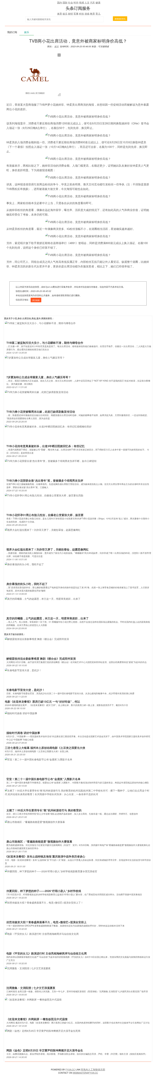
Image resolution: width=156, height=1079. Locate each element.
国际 (65, 2)
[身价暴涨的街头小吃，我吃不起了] (24, 564)
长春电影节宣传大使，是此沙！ (25, 690)
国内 (59, 2)
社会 (70, 2)
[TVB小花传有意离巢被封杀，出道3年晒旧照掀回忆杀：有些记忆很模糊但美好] (48, 426)
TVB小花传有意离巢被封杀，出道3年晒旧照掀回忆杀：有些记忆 (45, 446)
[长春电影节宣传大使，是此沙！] (23, 670)
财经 (70, 13)
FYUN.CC (70, 1069)
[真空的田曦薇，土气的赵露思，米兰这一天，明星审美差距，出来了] (42, 598)
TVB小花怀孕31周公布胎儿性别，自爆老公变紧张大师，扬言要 (44, 515)
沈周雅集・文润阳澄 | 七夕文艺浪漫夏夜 (30, 988)
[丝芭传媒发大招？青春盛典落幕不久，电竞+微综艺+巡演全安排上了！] (44, 902)
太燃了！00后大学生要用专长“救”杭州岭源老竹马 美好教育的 (44, 810)
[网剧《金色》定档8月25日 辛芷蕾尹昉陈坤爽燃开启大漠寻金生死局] (42, 1030)
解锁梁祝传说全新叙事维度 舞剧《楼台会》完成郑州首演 (41, 659)
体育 (59, 13)
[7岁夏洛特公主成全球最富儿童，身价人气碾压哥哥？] (35, 357)
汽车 (92, 2)
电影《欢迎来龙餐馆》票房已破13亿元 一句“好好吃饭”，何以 (42, 702)
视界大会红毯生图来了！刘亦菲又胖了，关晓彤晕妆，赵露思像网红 (47, 549)
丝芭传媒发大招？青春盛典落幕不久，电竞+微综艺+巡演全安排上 (46, 922)
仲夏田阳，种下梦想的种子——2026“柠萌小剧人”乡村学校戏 (43, 891)
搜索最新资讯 (120, 18)
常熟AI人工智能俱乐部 (93, 1069)
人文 (87, 2)
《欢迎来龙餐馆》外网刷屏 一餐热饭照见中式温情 (36, 1019)
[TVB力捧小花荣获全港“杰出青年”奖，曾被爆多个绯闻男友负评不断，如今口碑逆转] (51, 461)
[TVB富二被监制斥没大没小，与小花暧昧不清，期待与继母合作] (40, 323)
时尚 (76, 2)
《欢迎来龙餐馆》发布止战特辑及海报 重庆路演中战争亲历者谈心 (45, 856)
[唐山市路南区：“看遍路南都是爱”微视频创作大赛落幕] (35, 822)
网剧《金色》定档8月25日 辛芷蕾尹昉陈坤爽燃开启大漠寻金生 (44, 1050)
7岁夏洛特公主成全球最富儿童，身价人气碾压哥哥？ (38, 377)
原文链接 (36, 300)
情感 (81, 2)
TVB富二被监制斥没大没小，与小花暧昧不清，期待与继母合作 (44, 343)
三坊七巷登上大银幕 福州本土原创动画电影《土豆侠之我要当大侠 (45, 748)
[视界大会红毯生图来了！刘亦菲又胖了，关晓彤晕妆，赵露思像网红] (42, 529)
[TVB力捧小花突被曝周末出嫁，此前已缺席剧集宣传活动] (36, 392)
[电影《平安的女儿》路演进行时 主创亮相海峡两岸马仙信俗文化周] (42, 933)
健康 (98, 2)
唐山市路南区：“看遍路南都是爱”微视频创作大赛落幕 (39, 841)
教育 (92, 13)
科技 (81, 13)
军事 (76, 13)
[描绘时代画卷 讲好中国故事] (21, 713)
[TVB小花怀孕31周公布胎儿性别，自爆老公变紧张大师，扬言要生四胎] (44, 495)
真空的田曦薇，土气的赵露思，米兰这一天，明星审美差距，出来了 (47, 618)
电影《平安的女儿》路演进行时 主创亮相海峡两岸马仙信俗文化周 (46, 953)
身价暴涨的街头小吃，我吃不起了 (27, 584)
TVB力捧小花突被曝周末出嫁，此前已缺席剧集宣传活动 (40, 412)
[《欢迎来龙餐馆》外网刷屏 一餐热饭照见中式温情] (33, 999)
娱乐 (65, 13)
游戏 (87, 13)
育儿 (98, 13)
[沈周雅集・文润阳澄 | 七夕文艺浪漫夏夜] (28, 968)
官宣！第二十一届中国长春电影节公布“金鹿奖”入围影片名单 (43, 779)
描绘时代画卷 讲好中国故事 (23, 733)
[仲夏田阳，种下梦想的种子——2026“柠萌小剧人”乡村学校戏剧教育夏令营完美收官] (51, 871)
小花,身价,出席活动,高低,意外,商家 (29, 318)
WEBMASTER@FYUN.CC (85, 1072)
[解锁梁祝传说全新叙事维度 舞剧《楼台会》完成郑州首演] (37, 639)
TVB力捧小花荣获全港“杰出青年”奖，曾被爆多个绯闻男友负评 (44, 480)
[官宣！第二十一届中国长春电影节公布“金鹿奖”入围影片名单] (38, 759)
